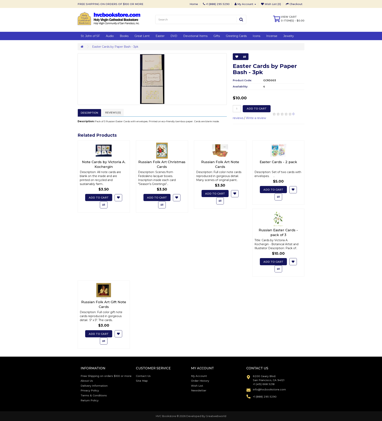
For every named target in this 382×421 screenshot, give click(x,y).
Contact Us (143, 375)
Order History (200, 380)
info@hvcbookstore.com (269, 389)
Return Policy (89, 400)
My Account (199, 375)
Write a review (256, 118)
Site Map (142, 380)
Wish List (197, 385)
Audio (110, 36)
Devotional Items (195, 36)
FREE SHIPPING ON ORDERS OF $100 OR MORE (110, 4)
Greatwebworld (216, 416)
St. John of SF (90, 36)
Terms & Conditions (94, 395)
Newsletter (198, 390)
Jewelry (288, 36)
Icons (256, 36)
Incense (271, 36)
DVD (174, 36)
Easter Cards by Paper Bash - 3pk (115, 46)
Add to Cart (257, 108)
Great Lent (142, 36)
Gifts (216, 36)
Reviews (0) (113, 112)
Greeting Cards (236, 36)
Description (89, 112)
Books (124, 36)
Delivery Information (94, 385)
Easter (160, 36)
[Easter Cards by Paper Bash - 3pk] (152, 79)
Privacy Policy (90, 390)
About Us (87, 380)
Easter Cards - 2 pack (278, 162)
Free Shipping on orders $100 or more (106, 375)
